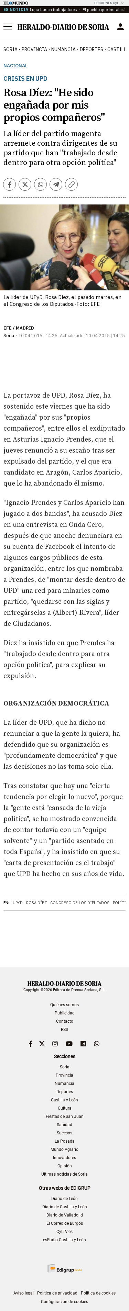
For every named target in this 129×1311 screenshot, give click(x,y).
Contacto (64, 1021)
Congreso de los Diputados (79, 902)
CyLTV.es (64, 1231)
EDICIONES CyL (106, 3)
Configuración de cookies (64, 1301)
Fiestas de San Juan (65, 1116)
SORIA (10, 49)
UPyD (18, 902)
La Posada (65, 1141)
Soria (64, 1067)
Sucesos (64, 1133)
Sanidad (64, 1124)
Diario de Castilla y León (64, 1206)
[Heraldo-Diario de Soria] (63, 27)
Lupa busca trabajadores (53, 9)
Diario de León (64, 1198)
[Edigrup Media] (64, 1268)
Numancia (64, 1083)
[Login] (120, 27)
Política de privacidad (57, 1293)
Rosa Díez (36, 902)
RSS (64, 1029)
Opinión (64, 1166)
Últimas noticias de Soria (64, 1174)
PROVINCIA (34, 49)
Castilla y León (64, 1100)
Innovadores (64, 1157)
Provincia (64, 1075)
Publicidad (65, 1013)
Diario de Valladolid (64, 1215)
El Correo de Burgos (64, 1223)
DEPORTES (91, 49)
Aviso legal (23, 1293)
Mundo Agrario (64, 1149)
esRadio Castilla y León (64, 1239)
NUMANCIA (63, 49)
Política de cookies (98, 1293)
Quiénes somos (64, 1004)
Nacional (15, 66)
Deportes (64, 1091)
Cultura (65, 1108)
